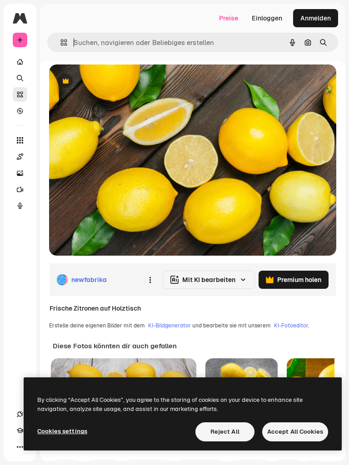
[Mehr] (20, 447)
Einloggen (267, 18)
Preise (228, 18)
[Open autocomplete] (60, 42)
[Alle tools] (20, 140)
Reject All (224, 431)
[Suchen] (20, 78)
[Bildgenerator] (20, 173)
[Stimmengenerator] (20, 205)
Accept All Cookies (295, 431)
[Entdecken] (20, 111)
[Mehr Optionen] (150, 280)
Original (107, 81)
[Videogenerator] (20, 189)
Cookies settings (62, 431)
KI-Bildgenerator (169, 325)
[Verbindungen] (20, 414)
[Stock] (20, 94)
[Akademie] (20, 430)
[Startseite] (20, 61)
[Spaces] (20, 156)
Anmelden (315, 18)
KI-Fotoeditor (291, 325)
